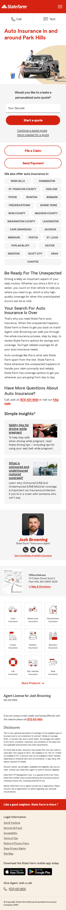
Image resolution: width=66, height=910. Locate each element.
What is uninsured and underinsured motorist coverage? (19, 470)
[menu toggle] (60, 6)
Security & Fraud (13, 828)
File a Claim (33, 150)
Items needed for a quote (33, 134)
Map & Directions (41, 586)
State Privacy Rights (15, 848)
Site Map (8, 853)
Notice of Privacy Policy (16, 843)
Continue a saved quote (32, 130)
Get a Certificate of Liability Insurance (33, 555)
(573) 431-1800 (29, 399)
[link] (16, 6)
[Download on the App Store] (15, 871)
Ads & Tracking (12, 823)
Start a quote (33, 120)
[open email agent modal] (33, 550)
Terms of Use (11, 838)
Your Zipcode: (16, 108)
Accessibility (10, 833)
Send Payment (33, 163)
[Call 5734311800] (26, 550)
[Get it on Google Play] (39, 871)
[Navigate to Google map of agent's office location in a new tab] (40, 550)
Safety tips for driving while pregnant (19, 428)
